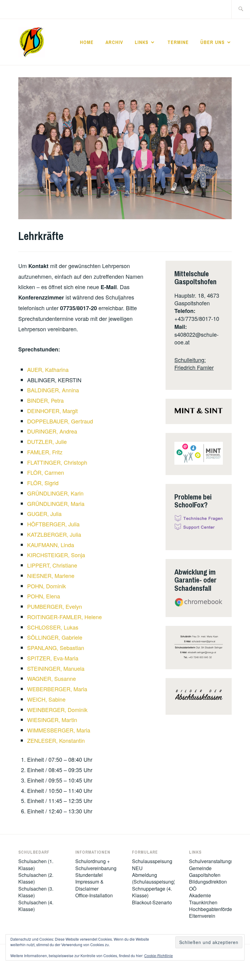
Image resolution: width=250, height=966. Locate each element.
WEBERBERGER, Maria (57, 689)
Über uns (212, 42)
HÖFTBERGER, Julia (53, 524)
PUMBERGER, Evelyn (54, 606)
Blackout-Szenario (152, 902)
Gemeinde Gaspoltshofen (204, 871)
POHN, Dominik (46, 586)
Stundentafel (89, 874)
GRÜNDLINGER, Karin (55, 493)
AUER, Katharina (48, 369)
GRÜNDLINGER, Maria (55, 503)
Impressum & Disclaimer (89, 885)
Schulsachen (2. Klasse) (35, 878)
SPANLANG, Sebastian (55, 648)
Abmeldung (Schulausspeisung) (153, 878)
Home (87, 42)
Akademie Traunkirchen (203, 899)
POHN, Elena (43, 596)
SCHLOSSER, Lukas (52, 627)
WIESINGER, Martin (52, 720)
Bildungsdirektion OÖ (208, 885)
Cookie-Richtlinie (158, 955)
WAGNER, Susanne (51, 678)
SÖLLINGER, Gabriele (54, 637)
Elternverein (202, 915)
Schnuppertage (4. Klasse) (152, 892)
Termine (178, 42)
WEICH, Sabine (46, 699)
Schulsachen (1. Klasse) (35, 864)
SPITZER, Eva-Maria (52, 658)
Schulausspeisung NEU (152, 864)
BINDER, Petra (45, 400)
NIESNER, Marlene (50, 575)
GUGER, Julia (44, 514)
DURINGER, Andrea (52, 431)
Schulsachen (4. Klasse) (35, 906)
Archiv (114, 42)
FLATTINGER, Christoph (57, 462)
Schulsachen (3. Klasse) (35, 892)
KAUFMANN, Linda (50, 545)
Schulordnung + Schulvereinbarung (95, 864)
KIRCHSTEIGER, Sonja (56, 555)
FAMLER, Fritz (44, 452)
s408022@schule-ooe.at (196, 338)
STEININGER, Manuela (55, 668)
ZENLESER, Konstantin (56, 740)
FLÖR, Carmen (45, 472)
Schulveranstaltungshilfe (215, 861)
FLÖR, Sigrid (43, 483)
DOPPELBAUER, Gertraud (60, 421)
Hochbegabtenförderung (215, 909)
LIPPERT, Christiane (52, 565)
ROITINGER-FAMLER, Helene (64, 617)
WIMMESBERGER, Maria (58, 730)
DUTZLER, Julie (47, 441)
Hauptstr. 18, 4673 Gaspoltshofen (196, 299)
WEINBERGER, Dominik (57, 710)
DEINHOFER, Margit (52, 411)
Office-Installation (94, 895)
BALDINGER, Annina (53, 390)
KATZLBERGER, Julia (54, 534)
